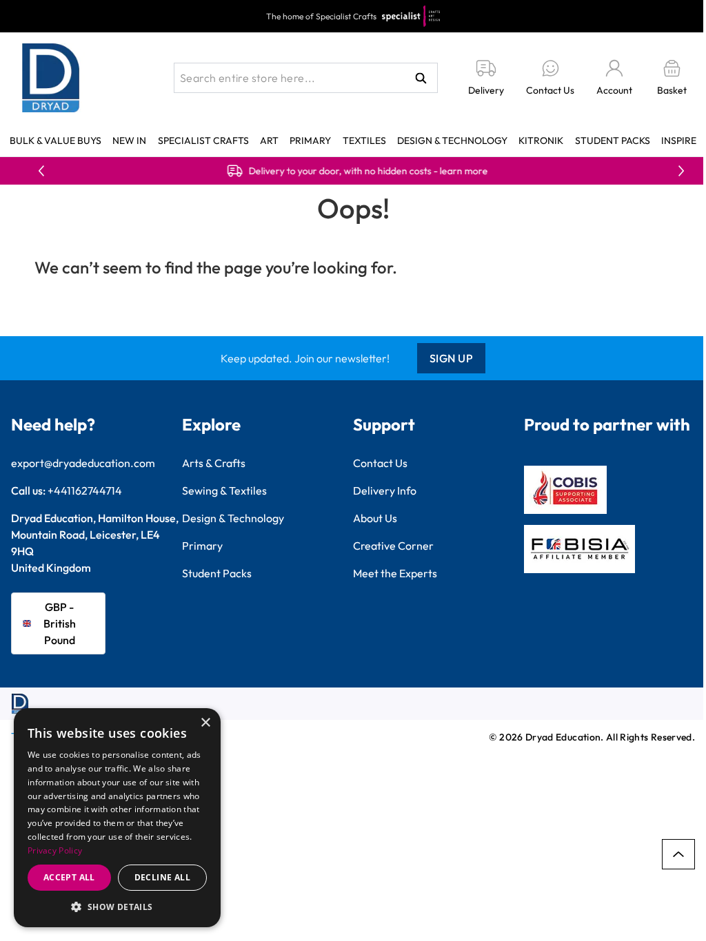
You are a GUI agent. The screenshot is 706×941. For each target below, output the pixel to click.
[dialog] (117, 817)
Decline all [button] (162, 877)
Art (269, 140)
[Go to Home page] (51, 77)
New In (129, 140)
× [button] (205, 723)
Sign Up (452, 358)
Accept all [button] (69, 877)
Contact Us (380, 463)
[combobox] (306, 78)
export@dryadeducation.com (83, 463)
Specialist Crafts (203, 140)
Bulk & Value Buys (55, 140)
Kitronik (540, 140)
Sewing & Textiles (224, 490)
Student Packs (612, 140)
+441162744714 (85, 490)
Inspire (678, 140)
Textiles (364, 140)
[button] (117, 906)
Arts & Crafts (213, 463)
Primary (310, 140)
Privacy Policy (55, 850)
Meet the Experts (395, 573)
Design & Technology (452, 140)
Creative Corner (393, 545)
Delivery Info (384, 490)
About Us (375, 518)
